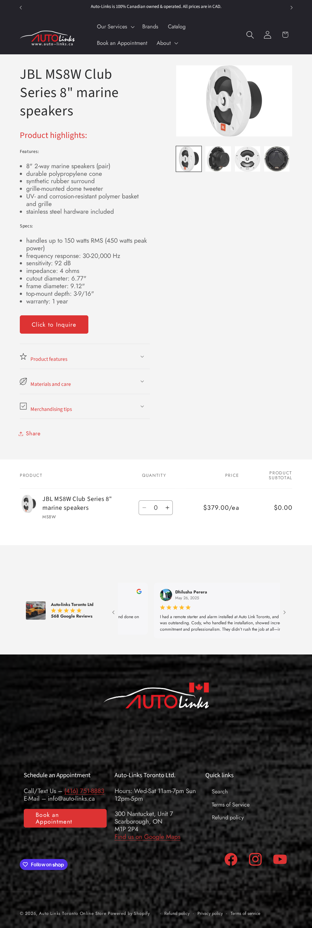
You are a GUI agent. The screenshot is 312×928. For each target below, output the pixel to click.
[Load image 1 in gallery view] (188, 159)
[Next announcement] (291, 7)
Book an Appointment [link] (54, 818)
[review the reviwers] (279, 592)
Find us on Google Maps (147, 836)
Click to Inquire (54, 324)
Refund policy (228, 817)
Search (220, 792)
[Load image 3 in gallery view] (247, 159)
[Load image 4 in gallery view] (276, 159)
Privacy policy (210, 913)
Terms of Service (231, 805)
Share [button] (33, 433)
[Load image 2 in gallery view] (218, 159)
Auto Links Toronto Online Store (72, 913)
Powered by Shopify (129, 913)
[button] (115, 26)
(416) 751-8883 (84, 791)
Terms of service (245, 913)
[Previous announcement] (20, 7)
